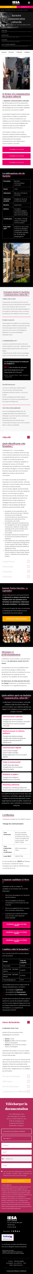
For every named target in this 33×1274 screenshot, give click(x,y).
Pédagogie (7, 576)
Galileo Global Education (16, 1265)
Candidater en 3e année (16, 162)
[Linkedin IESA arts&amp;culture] (19, 1231)
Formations (7, 10)
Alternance (11, 52)
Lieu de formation (10, 1086)
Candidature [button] (24, 7)
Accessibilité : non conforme (14, 1263)
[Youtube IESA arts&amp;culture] (17, 1231)
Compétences (8, 561)
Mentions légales (19, 1261)
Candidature (27, 52)
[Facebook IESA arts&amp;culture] (11, 1231)
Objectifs (6, 437)
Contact (10, 1261)
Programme (7, 566)
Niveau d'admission (11, 1076)
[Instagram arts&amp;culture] (15, 1231)
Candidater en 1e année (16, 149)
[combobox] (3, 1158)
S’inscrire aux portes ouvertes (16, 619)
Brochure (7, 7)
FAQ (24, 1263)
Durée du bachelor (11, 1022)
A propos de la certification (14, 1091)
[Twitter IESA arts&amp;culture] (13, 1231)
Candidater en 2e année (16, 156)
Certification (19, 52)
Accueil (2, 10)
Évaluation (7, 571)
